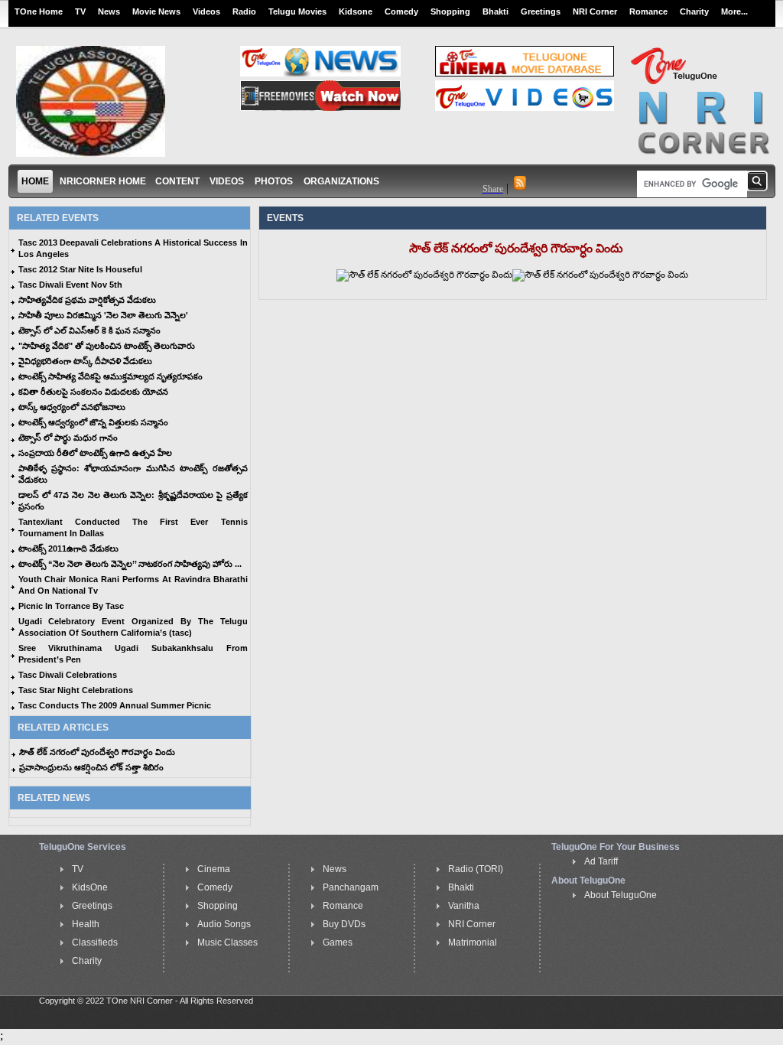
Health (85, 924)
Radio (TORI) (475, 869)
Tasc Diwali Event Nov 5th (70, 284)
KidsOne (90, 887)
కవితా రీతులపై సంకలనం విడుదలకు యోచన (93, 391)
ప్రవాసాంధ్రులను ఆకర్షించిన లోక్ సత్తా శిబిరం (91, 767)
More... (734, 11)
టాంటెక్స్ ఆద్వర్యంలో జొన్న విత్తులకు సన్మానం (93, 422)
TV (80, 11)
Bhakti (495, 11)
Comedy (401, 11)
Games (338, 942)
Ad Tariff (601, 861)
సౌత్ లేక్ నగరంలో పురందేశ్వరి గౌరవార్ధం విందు (97, 752)
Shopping (450, 11)
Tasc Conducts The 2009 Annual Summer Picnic (114, 705)
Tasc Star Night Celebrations (75, 690)
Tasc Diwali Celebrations (67, 674)
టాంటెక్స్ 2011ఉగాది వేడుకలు (68, 548)
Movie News (156, 11)
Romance (648, 11)
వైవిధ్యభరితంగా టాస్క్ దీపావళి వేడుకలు (85, 361)
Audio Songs (224, 924)
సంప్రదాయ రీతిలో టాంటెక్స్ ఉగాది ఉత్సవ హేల (95, 452)
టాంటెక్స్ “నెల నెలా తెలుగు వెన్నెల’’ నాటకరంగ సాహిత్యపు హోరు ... (130, 563)
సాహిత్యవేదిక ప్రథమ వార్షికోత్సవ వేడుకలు (87, 299)
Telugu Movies (297, 11)
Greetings (540, 11)
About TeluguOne (620, 895)
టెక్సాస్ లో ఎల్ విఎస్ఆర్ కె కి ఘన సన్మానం (89, 330)
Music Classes (227, 942)
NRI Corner (595, 11)
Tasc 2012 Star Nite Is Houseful (80, 269)
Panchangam (351, 887)
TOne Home (39, 11)
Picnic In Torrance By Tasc (71, 605)
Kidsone (355, 11)
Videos (206, 11)
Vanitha (463, 905)
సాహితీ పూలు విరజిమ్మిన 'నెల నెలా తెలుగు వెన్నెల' (103, 315)
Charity (694, 11)
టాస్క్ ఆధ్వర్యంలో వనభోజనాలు (71, 407)
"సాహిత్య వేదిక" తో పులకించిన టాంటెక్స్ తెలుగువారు (106, 345)
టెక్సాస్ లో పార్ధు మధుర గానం (68, 437)
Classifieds (95, 942)
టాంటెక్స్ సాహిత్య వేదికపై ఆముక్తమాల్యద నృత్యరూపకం (110, 376)
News (109, 11)
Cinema (213, 869)
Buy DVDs (344, 924)
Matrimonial (472, 942)
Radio (244, 11)
